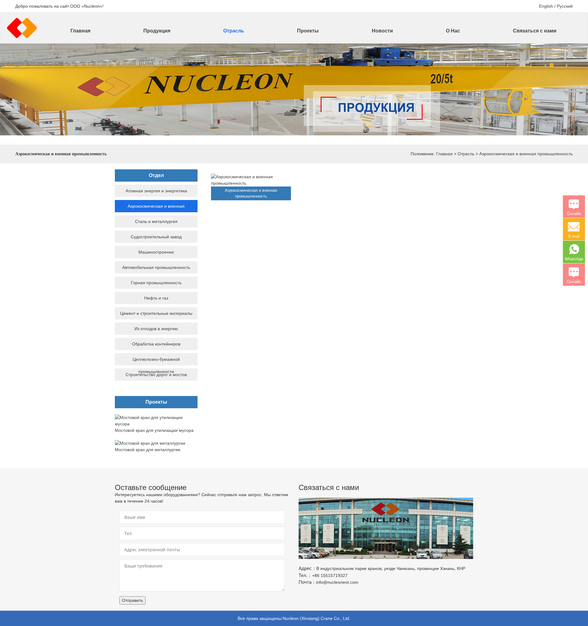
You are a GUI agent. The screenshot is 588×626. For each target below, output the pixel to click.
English (546, 6)
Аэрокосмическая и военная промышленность (526, 153)
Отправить (132, 600)
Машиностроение (156, 252)
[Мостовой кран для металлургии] (150, 442)
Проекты (308, 30)
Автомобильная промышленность (156, 267)
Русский (565, 6)
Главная (80, 30)
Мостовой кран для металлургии (147, 449)
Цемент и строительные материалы (156, 313)
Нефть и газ (156, 298)
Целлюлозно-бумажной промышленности (156, 365)
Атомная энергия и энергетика (156, 190)
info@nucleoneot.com (337, 582)
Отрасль (233, 30)
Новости (382, 30)
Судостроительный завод (156, 236)
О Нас (453, 30)
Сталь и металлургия (156, 221)
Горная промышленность (156, 282)
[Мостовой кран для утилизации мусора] (156, 420)
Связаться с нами (534, 30)
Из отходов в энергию (156, 328)
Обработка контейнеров (156, 343)
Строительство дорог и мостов (156, 374)
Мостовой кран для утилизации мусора (154, 430)
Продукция (156, 30)
